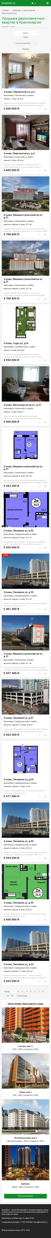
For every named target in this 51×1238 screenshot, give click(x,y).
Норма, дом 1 (25, 1092)
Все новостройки (25, 1196)
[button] (25, 43)
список (25, 33)
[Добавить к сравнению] (40, 109)
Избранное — (35, 3)
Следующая (22, 996)
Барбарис (25, 1184)
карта (25, 37)
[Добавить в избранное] (45, 109)
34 (12, 996)
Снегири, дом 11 (25, 1046)
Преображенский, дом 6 (25, 1138)
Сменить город (8, 26)
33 (8, 996)
